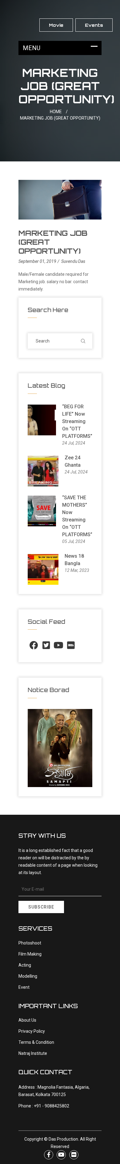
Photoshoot (29, 942)
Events (94, 25)
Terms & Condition (36, 1042)
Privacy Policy (31, 1031)
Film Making (30, 954)
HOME (59, 111)
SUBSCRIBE (41, 907)
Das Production (63, 1139)
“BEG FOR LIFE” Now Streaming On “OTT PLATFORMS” (77, 421)
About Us (27, 1020)
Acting (24, 965)
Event (24, 987)
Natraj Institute (32, 1053)
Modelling (27, 976)
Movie (56, 25)
